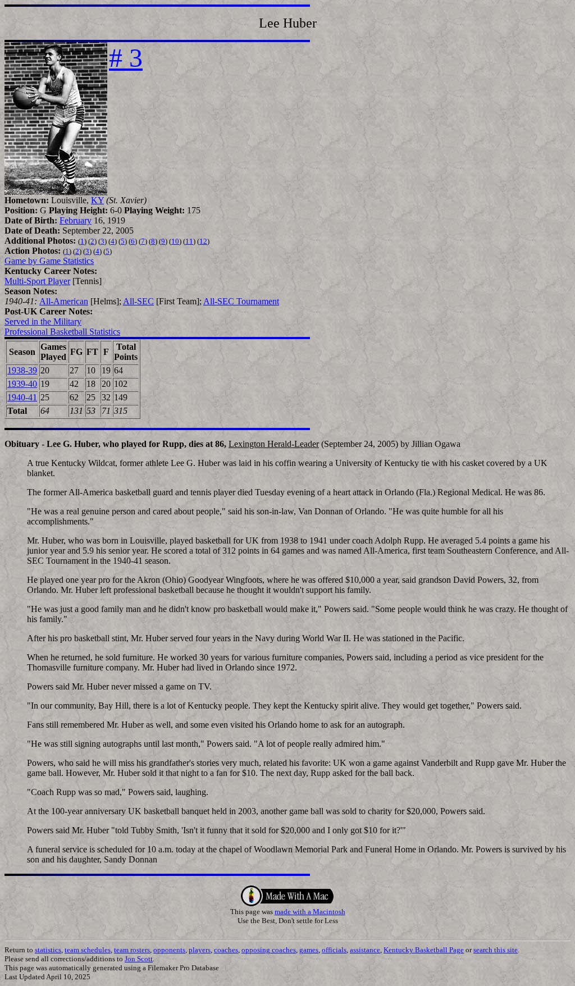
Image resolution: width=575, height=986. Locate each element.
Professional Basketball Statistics (62, 331)
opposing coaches (268, 950)
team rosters (132, 950)
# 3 (126, 57)
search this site (495, 950)
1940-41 (22, 397)
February (76, 220)
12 (203, 241)
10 (175, 241)
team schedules (88, 950)
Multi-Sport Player (37, 281)
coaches (226, 950)
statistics (48, 950)
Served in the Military (42, 321)
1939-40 (22, 384)
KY (97, 200)
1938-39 (22, 370)
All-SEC (138, 301)
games (308, 950)
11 (189, 241)
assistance (365, 950)
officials (334, 950)
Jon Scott (139, 959)
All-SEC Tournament (241, 301)
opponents (169, 950)
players (200, 950)
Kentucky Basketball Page (424, 950)
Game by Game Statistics (49, 261)
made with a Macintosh (310, 911)
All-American (63, 301)
